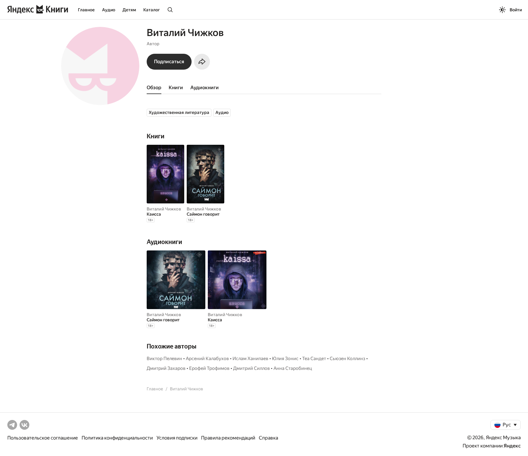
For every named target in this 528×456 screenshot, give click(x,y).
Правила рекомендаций (228, 438)
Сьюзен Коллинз (347, 358)
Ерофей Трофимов (209, 368)
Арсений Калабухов (207, 358)
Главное (86, 9)
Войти (516, 9)
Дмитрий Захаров (166, 368)
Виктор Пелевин (164, 358)
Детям (129, 9)
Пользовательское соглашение (42, 438)
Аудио (108, 9)
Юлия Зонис (285, 358)
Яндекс (512, 446)
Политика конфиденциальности (117, 438)
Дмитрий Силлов (251, 368)
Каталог (151, 9)
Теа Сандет (314, 358)
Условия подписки (176, 438)
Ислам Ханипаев (250, 358)
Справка (268, 438)
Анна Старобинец (292, 368)
